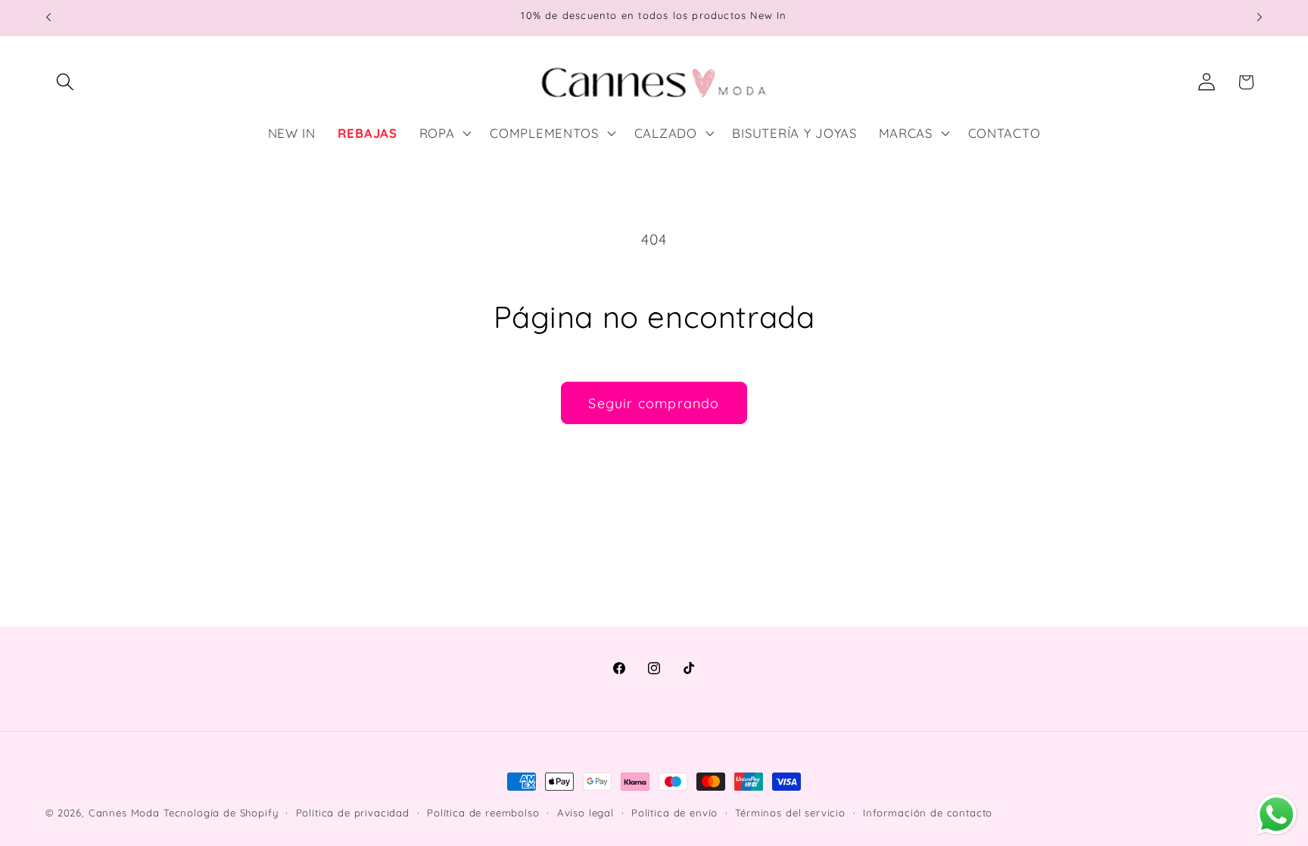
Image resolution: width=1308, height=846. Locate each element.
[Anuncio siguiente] (1259, 17)
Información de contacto (927, 813)
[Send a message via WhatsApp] (1276, 814)
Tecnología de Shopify (221, 813)
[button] (65, 82)
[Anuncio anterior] (48, 17)
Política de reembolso (483, 813)
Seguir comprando (653, 403)
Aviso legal (585, 813)
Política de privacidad (353, 813)
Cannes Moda (124, 813)
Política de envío (674, 813)
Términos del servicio (790, 813)
